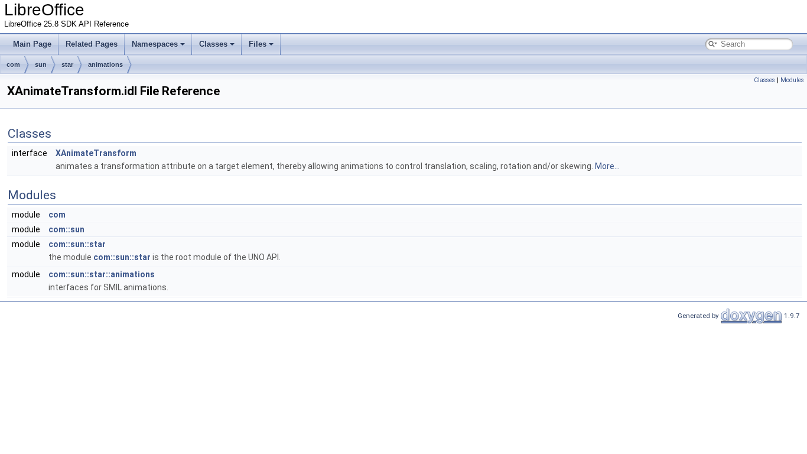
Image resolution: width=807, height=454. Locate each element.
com (13, 64)
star (67, 64)
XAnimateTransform (96, 153)
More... (607, 166)
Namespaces (155, 44)
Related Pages (92, 44)
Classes (213, 44)
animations (105, 64)
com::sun (66, 229)
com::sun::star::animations (101, 274)
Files (257, 44)
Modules (792, 80)
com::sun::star (77, 244)
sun (41, 64)
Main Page (32, 44)
